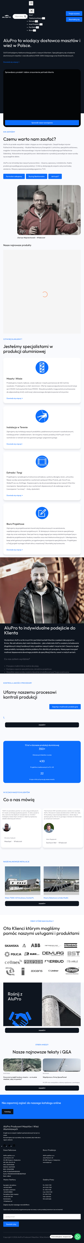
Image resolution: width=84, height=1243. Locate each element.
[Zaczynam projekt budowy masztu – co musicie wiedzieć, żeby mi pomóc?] (22, 1065)
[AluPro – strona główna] (6, 16)
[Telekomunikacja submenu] (43, 18)
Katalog (7, 1112)
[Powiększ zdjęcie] (22, 878)
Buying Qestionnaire (37, 176)
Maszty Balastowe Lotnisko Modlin (56, 898)
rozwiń (41, 725)
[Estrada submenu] (36, 21)
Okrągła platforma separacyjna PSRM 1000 (42, 309)
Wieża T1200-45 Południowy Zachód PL (19, 898)
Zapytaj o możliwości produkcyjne (65, 707)
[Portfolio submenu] (37, 27)
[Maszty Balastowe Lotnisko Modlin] (61, 883)
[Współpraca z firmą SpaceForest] (62, 1065)
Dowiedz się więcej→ (14, 444)
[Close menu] (31, 11)
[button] (77, 1236)
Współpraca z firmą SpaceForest (55, 1077)
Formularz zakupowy (14, 176)
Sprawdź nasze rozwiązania (42, 123)
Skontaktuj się (74, 19)
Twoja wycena (74, 13)
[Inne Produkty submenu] (41, 24)
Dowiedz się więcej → (11, 62)
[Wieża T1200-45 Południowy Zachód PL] (22, 883)
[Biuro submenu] (34, 30)
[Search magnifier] (25, 16)
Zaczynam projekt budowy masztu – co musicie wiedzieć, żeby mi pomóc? (20, 1078)
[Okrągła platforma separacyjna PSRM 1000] (42, 303)
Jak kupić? (55, 176)
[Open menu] (31, 3)
